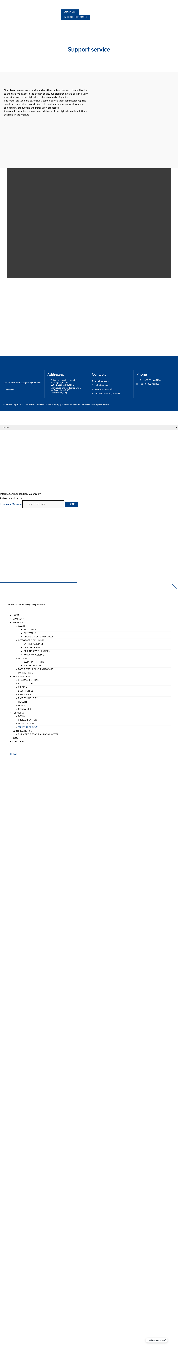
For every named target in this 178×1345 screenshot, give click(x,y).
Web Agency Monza (100, 405)
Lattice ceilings (34, 644)
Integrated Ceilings (30, 640)
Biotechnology (28, 698)
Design (22, 716)
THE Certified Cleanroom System (38, 734)
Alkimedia (85, 405)
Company (18, 619)
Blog (16, 738)
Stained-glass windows (39, 637)
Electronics (25, 691)
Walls (22, 626)
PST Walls (30, 630)
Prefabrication (27, 720)
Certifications (22, 731)
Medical (23, 687)
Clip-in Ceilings (33, 648)
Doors (22, 658)
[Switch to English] (64, 23)
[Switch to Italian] (68, 23)
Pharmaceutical (28, 680)
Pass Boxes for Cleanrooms (35, 669)
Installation (26, 724)
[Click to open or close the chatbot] (38, 545)
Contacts (18, 742)
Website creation (69, 405)
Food (21, 706)
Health (22, 702)
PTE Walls (30, 633)
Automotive (25, 684)
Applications (21, 676)
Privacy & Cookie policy (48, 405)
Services (18, 713)
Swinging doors (34, 662)
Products (19, 622)
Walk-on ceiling (34, 655)
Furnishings (25, 673)
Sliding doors (32, 666)
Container (24, 709)
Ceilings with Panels (37, 651)
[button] (89, 459)
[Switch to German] (72, 23)
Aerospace (24, 695)
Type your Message (11, 504)
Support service (28, 727)
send (73, 504)
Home (16, 615)
